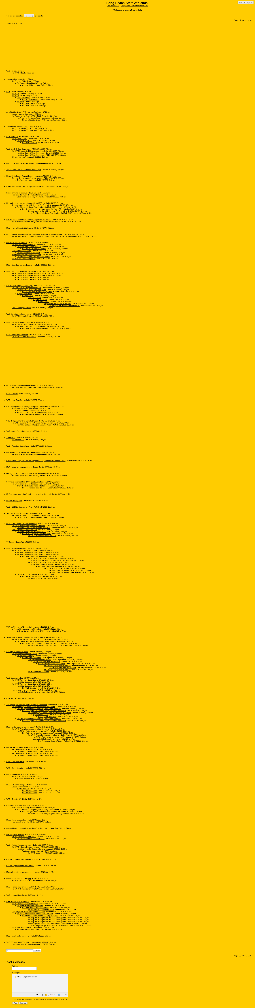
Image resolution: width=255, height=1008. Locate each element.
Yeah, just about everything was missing (32, 810)
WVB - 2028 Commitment (16, 548)
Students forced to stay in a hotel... (30, 197)
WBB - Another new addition (17, 335)
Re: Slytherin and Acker (47, 717)
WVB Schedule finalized (15, 314)
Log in (30, 16)
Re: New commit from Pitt (22, 881)
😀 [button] (46, 995)
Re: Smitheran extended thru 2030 (25, 484)
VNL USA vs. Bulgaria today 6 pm (19, 286)
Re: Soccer (16, 81)
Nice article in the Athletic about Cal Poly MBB (24, 203)
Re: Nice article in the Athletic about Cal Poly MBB (31, 205)
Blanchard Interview (14, 806)
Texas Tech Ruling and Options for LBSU (22, 637)
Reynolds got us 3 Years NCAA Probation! (44, 924)
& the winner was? (19, 157)
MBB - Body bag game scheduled (19, 265)
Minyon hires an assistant (16, 820)
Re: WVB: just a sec (35, 853)
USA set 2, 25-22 (34, 298)
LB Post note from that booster (39, 660)
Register (33, 977)
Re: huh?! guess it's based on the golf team (28, 475)
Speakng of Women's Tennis (17, 652)
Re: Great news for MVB (26, 413)
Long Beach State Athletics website (134, 6)
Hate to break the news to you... (24, 690)
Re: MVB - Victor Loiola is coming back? (27, 729)
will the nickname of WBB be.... (24, 837)
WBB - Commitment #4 (15, 768)
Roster (14, 787)
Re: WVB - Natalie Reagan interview (25, 847)
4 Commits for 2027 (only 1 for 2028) (47, 560)
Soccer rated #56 (13, 126)
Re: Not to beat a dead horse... (29, 930)
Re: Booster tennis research (38, 672)
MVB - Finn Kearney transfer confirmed (21, 524)
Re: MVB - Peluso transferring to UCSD (27, 889)
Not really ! (32, 578)
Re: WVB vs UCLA (19, 139)
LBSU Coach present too (21, 308)
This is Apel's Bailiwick (20, 195)
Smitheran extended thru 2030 (17, 482)
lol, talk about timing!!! (25, 656)
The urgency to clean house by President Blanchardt (26, 705)
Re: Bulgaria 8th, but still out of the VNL (64, 306)
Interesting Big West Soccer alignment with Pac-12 (26, 186)
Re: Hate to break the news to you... (31, 692)
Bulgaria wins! (43, 302)
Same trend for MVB (25, 574)
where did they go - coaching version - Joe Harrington (26, 828)
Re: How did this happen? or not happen (27, 178)
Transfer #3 (21, 778)
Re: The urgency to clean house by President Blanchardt (33, 707)
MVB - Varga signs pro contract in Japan (22, 467)
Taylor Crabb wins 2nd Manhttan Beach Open (23, 170)
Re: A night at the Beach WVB (23, 116)
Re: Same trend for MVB (31, 576)
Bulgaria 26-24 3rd (40, 300)
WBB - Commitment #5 (15, 762)
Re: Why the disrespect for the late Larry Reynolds (47, 918)
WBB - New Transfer (14, 400)
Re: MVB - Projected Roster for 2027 (31, 532)
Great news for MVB (19, 409)
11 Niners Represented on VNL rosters (26, 629)
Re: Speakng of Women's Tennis (24, 654)
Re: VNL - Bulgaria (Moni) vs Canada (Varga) (29, 423)
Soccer (9, 79)
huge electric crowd (24, 294)
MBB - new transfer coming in (17, 936)
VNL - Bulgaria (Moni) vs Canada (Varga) (22, 421)
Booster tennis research (31, 658)
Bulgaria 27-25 (27, 296)
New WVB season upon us (16, 243)
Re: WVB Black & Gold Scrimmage (25, 151)
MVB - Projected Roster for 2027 (24, 530)
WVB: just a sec (28, 851)
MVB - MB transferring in (16, 785)
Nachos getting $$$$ (14, 501)
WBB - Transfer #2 (13, 799)
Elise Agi (9, 698)
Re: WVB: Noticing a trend (22, 550)
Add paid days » (245, 2)
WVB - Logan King (13, 895)
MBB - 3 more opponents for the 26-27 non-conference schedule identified (34, 234)
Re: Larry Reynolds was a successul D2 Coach (35, 914)
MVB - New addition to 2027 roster (19, 228)
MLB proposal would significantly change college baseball (28, 494)
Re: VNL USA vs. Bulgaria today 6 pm (26, 288)
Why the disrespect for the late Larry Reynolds (40, 916)
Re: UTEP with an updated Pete (24, 387)
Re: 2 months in (18, 440)
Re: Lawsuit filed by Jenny (22, 749)
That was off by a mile (20, 822)
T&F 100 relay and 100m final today (20, 942)
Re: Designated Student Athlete (50, 741)
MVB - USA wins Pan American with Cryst (22, 163)
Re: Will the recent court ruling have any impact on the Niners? (36, 222)
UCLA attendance (23, 98)
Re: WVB (15, 73)
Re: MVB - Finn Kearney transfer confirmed (28, 526)
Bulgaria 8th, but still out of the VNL (57, 304)
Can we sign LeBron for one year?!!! (20, 859)
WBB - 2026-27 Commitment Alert (19, 507)
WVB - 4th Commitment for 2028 (18, 271)
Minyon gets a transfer (15, 835)
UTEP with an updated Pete (17, 385)
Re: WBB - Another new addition (24, 337)
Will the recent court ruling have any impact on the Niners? (28, 220)
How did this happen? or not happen (20, 176)
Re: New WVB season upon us (23, 245)
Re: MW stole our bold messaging (25, 454)
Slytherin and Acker (40, 715)
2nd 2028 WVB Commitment (17, 513)
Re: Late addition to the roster (28, 253)
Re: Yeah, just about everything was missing (39, 812)
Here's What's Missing (20, 808)
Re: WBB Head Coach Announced (25, 904)
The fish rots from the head (27, 486)
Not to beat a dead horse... (22, 928)
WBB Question (12, 678)
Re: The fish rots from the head (34, 488)
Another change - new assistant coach (26, 255)
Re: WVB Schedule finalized (22, 316)
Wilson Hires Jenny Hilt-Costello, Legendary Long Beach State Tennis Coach (35, 461)
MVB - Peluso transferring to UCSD (20, 887)
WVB (8, 71)
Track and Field (23, 411)
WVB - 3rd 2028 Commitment (17, 322)
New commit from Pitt (14, 879)
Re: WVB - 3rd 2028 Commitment (24, 324)
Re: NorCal (16, 776)
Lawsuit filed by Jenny (15, 747)
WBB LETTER (12, 394)
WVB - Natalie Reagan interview (18, 845)
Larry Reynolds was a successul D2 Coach (28, 912)
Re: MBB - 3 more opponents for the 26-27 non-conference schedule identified (42, 236)
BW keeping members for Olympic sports (22, 407)
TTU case (10, 542)
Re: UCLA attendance (30, 100)
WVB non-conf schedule (15, 431)
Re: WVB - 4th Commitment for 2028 (26, 273)
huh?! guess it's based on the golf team (21, 474)
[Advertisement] (86, 46)
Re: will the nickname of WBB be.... (30, 839)
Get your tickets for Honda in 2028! (30, 631)
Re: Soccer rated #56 (20, 128)
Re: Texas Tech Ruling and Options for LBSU (29, 639)
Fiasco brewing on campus (16, 193)
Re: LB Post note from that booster (46, 662)
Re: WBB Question (19, 680)
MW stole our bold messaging (17, 452)
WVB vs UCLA (12, 137)
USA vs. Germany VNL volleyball (19, 627)
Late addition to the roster (21, 251)
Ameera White (27, 85)
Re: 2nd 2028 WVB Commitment (24, 515)
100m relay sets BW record (22, 944)
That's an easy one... (25, 180)
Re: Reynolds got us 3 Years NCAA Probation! (51, 926)
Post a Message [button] (113, 6)
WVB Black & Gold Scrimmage (18, 149)
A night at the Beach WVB (16, 112)
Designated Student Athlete (43, 739)
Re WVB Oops (22, 277)
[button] (37, 995)
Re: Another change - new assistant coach (33, 257)
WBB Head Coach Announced (17, 902)
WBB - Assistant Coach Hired (17, 446)
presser (14, 114)
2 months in (10, 438)
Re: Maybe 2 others (29, 791)
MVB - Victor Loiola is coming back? (20, 727)
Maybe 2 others (23, 789)
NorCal (9, 774)
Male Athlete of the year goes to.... (19, 872)
